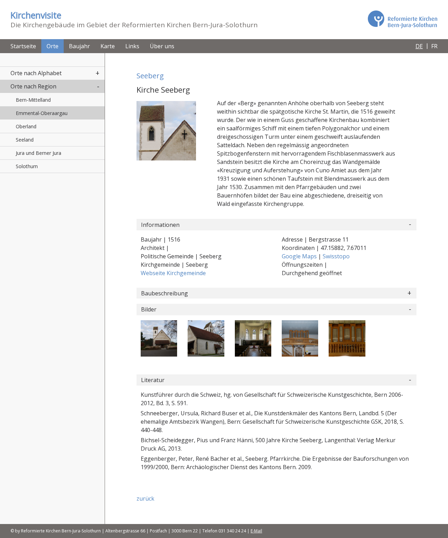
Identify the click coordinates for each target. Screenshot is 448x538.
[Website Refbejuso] (403, 19)
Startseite (23, 46)
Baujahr (79, 46)
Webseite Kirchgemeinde (173, 273)
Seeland (25, 139)
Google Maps (300, 256)
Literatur (152, 380)
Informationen (160, 225)
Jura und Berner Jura (38, 153)
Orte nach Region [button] (33, 86)
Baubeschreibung (164, 293)
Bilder (148, 309)
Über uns (162, 46)
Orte (52, 46)
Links (132, 46)
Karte (107, 46)
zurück (145, 498)
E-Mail (256, 531)
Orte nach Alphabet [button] (36, 73)
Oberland (26, 126)
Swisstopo (336, 256)
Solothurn (27, 166)
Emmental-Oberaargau (42, 113)
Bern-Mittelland (33, 99)
